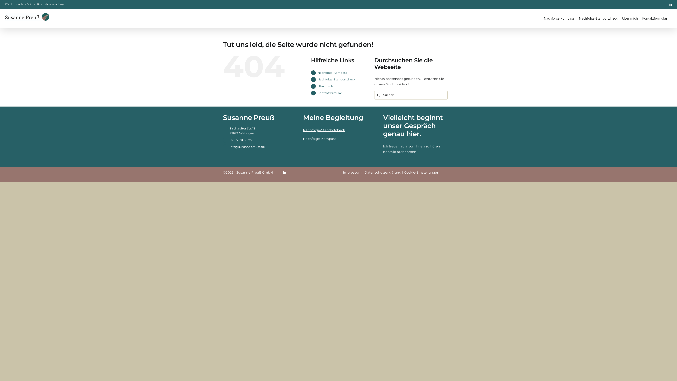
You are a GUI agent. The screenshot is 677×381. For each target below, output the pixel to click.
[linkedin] (284, 172)
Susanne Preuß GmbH (254, 172)
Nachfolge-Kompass (332, 72)
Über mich (325, 86)
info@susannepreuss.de (247, 147)
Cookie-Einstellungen (421, 172)
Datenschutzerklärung (382, 172)
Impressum (352, 172)
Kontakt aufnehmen (399, 152)
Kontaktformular (330, 93)
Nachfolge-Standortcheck (336, 79)
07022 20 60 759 (241, 140)
